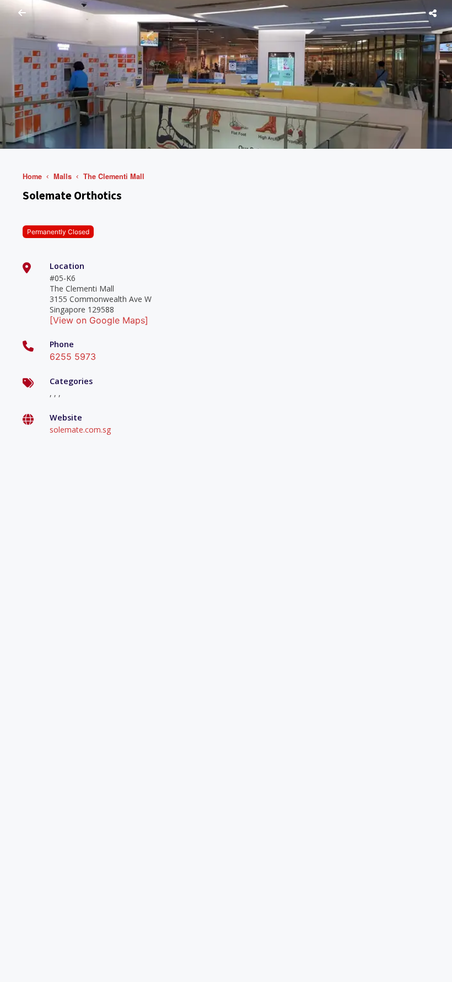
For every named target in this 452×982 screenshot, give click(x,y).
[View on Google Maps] (99, 320)
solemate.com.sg (80, 429)
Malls (62, 176)
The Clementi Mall (113, 176)
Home (32, 176)
